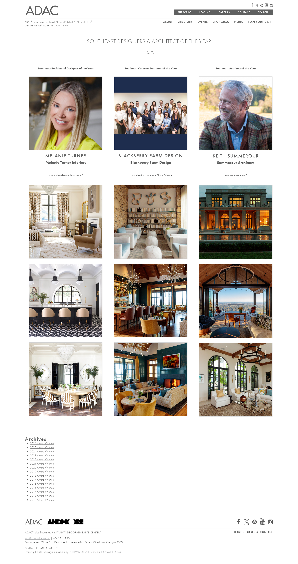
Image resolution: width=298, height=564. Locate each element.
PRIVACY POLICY (111, 552)
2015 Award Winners (42, 488)
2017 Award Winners (42, 479)
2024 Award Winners (42, 451)
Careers (224, 12)
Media (238, 22)
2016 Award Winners (42, 483)
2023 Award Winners (42, 455)
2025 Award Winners (42, 447)
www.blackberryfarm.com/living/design (151, 174)
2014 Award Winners (42, 492)
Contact (244, 12)
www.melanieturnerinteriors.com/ (65, 174)
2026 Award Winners (42, 443)
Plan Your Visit (259, 22)
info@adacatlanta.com (37, 538)
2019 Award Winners (42, 471)
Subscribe (184, 12)
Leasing (205, 12)
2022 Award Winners (42, 459)
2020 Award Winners (42, 467)
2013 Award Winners (42, 496)
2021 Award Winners (42, 463)
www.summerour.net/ (235, 175)
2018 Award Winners (42, 475)
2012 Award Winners (42, 500)
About (167, 22)
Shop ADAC (221, 22)
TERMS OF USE (81, 552)
